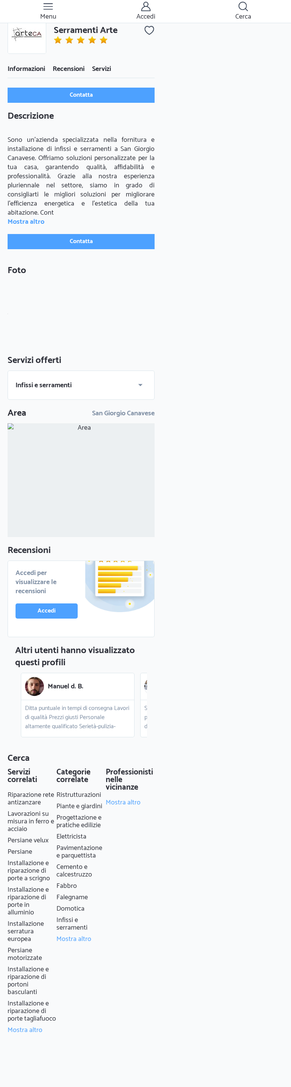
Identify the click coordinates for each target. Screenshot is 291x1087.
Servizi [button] (101, 69)
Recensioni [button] (68, 69)
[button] (27, 34)
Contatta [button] (81, 95)
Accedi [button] (47, 611)
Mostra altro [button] (26, 221)
